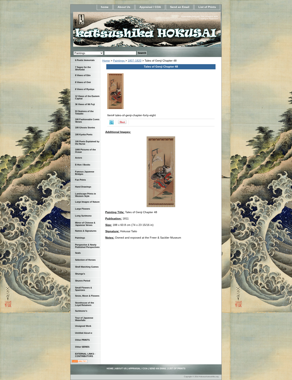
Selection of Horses (85, 260)
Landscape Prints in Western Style (85, 194)
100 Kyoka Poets (83, 134)
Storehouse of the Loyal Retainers (84, 304)
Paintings (119, 60)
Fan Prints (80, 180)
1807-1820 (134, 60)
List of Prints (207, 7)
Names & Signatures (85, 231)
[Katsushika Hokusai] (120, 30)
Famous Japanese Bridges (84, 172)
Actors (78, 158)
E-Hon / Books (82, 164)
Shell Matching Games (87, 267)
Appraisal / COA (150, 7)
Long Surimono (83, 216)
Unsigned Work (83, 326)
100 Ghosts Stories (85, 127)
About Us (124, 7)
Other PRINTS (82, 340)
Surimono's (81, 311)
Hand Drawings (83, 187)
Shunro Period (82, 280)
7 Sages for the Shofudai (83, 68)
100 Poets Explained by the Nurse (87, 142)
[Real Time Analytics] (79, 361)
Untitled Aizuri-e (83, 333)
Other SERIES (82, 347)
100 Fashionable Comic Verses (87, 120)
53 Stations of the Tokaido (84, 112)
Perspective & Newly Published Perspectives (87, 246)
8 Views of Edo (83, 75)
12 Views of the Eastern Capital (87, 97)
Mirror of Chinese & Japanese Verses (85, 223)
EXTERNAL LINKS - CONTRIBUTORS (85, 355)
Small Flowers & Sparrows (83, 288)
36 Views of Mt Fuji (85, 104)
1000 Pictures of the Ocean (85, 150)
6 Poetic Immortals (85, 60)
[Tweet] (111, 123)
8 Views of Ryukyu (84, 89)
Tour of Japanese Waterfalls (84, 319)
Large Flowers (82, 209)
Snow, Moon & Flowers (87, 296)
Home (106, 60)
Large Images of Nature (87, 202)
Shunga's (80, 274)
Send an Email (179, 7)
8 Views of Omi (83, 82)
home (104, 7)
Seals (78, 253)
